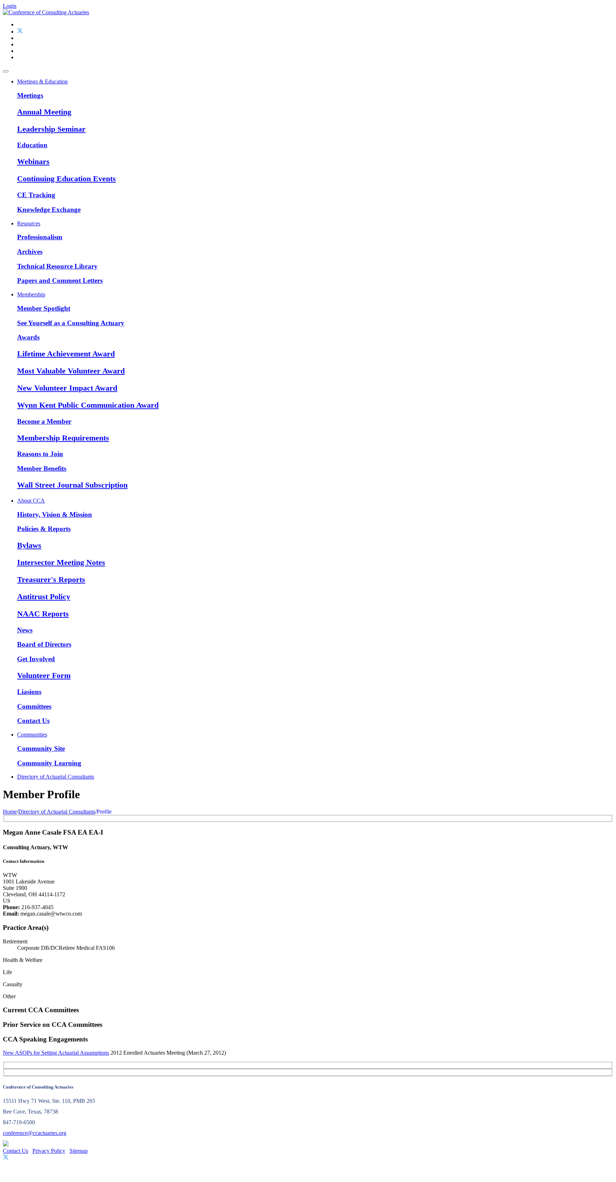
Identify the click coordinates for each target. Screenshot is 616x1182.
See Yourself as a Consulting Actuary (70, 323)
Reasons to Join (40, 454)
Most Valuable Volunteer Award (71, 370)
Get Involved (36, 659)
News (24, 630)
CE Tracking (36, 195)
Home (10, 812)
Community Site (41, 748)
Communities (32, 735)
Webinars (33, 161)
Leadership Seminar (51, 128)
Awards (28, 337)
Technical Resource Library (57, 266)
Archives (29, 251)
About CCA (31, 501)
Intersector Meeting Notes (61, 562)
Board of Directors (44, 644)
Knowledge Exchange (49, 209)
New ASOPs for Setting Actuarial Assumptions (56, 1053)
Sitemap (79, 1151)
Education (32, 145)
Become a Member (44, 421)
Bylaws (29, 545)
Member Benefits (41, 468)
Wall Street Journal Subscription (72, 484)
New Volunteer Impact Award (67, 387)
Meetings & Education (42, 81)
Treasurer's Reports (51, 579)
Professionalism (39, 237)
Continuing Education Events (66, 178)
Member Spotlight (43, 308)
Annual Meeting (44, 111)
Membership (31, 294)
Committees (34, 706)
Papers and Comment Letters (60, 280)
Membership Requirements (63, 437)
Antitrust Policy (43, 596)
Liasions (29, 692)
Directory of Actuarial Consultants (55, 777)
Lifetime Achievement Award (66, 353)
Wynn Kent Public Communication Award (88, 405)
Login (9, 6)
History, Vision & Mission (54, 514)
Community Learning (49, 763)
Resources (28, 223)
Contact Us (33, 720)
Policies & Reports (44, 529)
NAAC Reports (43, 613)
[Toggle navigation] (6, 71)
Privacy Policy (48, 1151)
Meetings (30, 95)
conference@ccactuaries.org (34, 1133)
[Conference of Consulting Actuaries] (46, 12)
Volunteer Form (44, 675)
